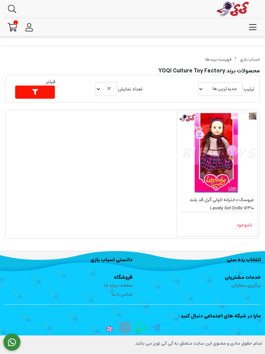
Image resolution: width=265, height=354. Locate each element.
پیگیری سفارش (246, 285)
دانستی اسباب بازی (111, 260)
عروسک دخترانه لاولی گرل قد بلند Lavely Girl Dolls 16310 (221, 204)
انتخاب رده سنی (244, 260)
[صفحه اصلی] (250, 59)
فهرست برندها (218, 59)
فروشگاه (123, 277)
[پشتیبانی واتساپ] (11, 342)
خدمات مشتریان (243, 277)
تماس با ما (122, 294)
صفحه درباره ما (118, 285)
